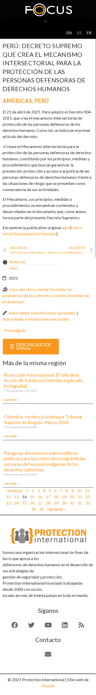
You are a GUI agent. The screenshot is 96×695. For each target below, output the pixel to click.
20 (72, 496)
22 (88, 496)
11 (87, 490)
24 (16, 502)
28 (48, 502)
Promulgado (15, 330)
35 (41, 509)
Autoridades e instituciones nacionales (41, 312)
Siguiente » (56, 509)
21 (80, 496)
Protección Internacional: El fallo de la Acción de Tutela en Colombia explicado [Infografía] (43, 380)
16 (40, 496)
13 (16, 496)
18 (56, 496)
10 (79, 490)
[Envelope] (48, 654)
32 (80, 502)
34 (33, 509)
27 (40, 502)
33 (88, 502)
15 (32, 496)
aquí (65, 227)
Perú (41, 100)
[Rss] (81, 625)
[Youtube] (48, 625)
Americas (17, 100)
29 (56, 502)
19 (64, 496)
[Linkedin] (64, 625)
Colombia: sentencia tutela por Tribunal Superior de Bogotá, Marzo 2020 (43, 419)
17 (48, 496)
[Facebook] (14, 625)
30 (64, 502)
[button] (45, 21)
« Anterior (14, 490)
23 (8, 502)
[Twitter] (31, 625)
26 (32, 502)
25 (24, 502)
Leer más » (11, 400)
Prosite (48, 685)
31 (72, 502)
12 (8, 496)
